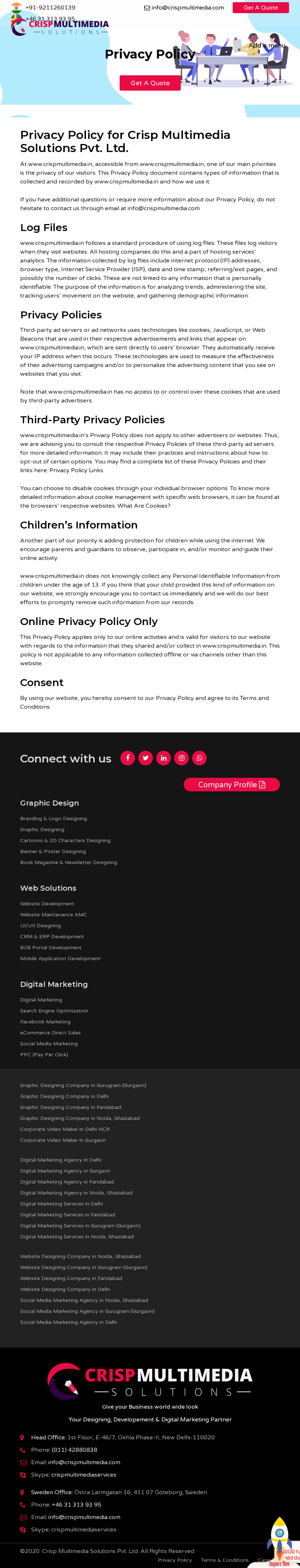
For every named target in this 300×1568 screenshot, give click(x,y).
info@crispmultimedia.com (188, 7)
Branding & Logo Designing (53, 818)
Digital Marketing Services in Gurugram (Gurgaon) (80, 1226)
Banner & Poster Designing (53, 851)
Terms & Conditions (225, 1560)
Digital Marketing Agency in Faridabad (67, 1182)
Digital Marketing (41, 1000)
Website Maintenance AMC (53, 915)
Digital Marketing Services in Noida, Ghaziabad (77, 1237)
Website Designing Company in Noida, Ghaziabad (80, 1256)
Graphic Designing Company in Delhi (64, 1096)
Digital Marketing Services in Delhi (61, 1204)
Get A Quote (261, 7)
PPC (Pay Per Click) (44, 1055)
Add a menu (266, 45)
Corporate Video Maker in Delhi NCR (65, 1129)
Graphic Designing (42, 829)
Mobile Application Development (60, 958)
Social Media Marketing (49, 1044)
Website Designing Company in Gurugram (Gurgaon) (83, 1267)
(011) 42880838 (74, 1450)
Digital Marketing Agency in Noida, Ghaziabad (76, 1193)
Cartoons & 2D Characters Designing (65, 840)
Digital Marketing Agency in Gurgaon (65, 1171)
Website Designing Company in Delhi (65, 1289)
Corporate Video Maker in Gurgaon (63, 1140)
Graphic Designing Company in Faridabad (70, 1107)
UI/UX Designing (40, 926)
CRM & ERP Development (52, 936)
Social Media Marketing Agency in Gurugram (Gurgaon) (87, 1311)
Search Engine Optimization (54, 1011)
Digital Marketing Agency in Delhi (60, 1160)
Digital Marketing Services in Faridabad (67, 1215)
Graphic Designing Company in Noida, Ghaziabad (80, 1118)
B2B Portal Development (51, 947)
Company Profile (228, 785)
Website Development (47, 904)
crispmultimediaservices (83, 1474)
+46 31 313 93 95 (76, 1504)
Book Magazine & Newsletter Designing (68, 862)
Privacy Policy (175, 1560)
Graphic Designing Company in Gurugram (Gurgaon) (83, 1085)
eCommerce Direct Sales (50, 1033)
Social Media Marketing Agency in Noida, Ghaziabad (84, 1300)
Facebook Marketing (45, 1022)
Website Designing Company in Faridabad (71, 1278)
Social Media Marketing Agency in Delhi (68, 1322)
